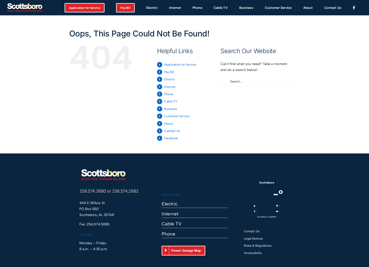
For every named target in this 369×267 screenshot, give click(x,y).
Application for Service (180, 64)
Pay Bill (169, 72)
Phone (168, 94)
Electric (169, 79)
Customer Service (176, 116)
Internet (169, 87)
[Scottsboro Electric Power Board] (103, 170)
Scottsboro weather (266, 216)
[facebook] (163, 181)
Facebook (171, 138)
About (168, 123)
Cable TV (170, 101)
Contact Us (172, 131)
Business (170, 109)
